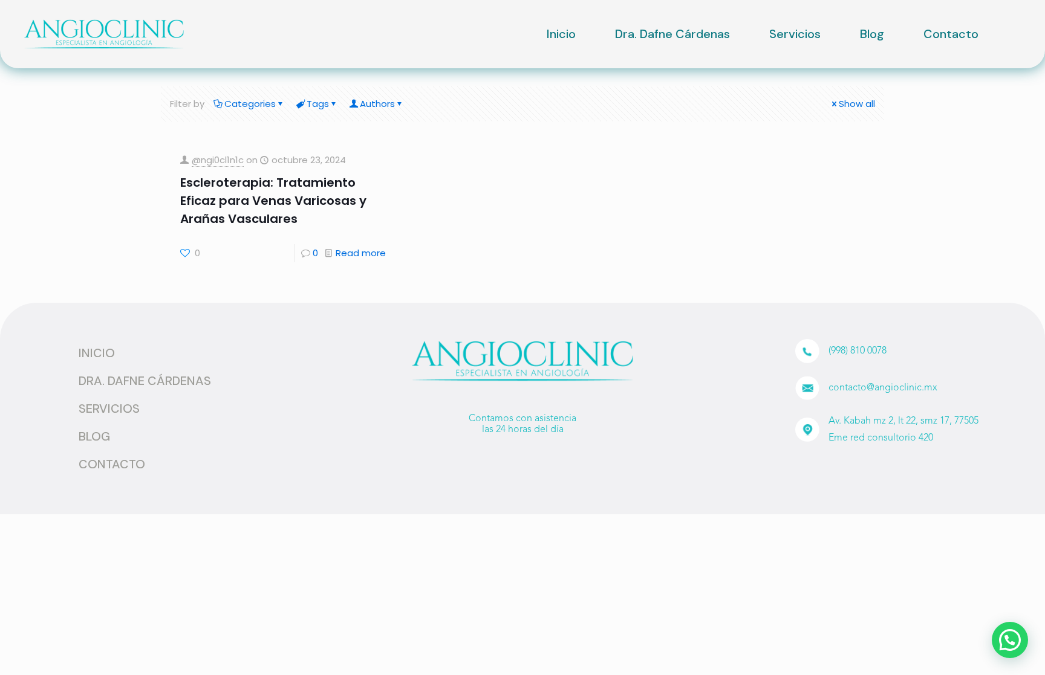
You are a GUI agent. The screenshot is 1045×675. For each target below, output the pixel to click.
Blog (872, 34)
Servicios (795, 34)
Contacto (950, 34)
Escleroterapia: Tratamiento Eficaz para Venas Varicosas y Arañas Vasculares (273, 200)
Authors (377, 103)
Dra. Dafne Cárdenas (672, 34)
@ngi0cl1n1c (218, 159)
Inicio (561, 34)
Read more (361, 253)
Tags (318, 103)
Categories (250, 103)
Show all (857, 103)
